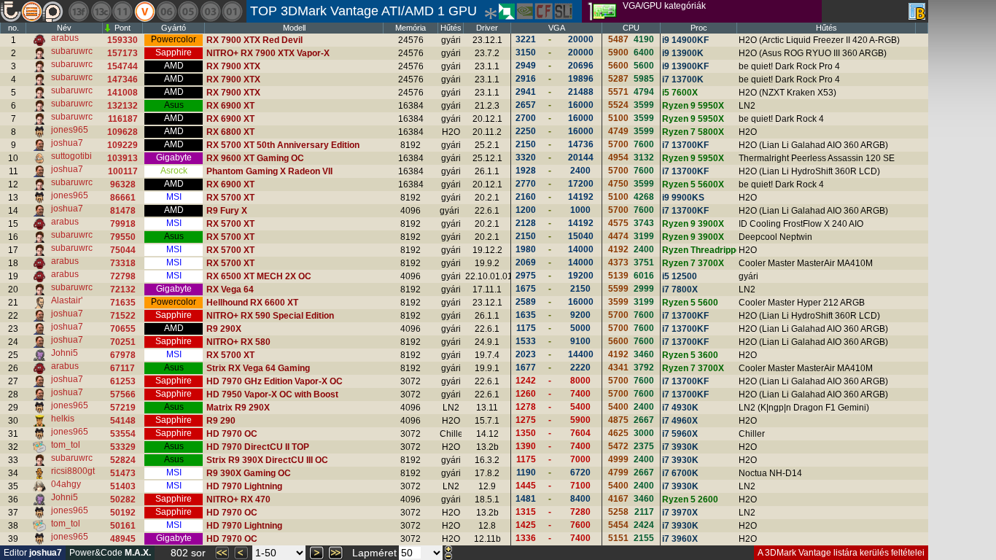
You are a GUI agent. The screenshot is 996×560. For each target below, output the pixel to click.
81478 (123, 211)
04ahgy (66, 484)
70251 (123, 342)
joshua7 (67, 143)
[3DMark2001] (232, 11)
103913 (122, 158)
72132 (123, 289)
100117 (123, 171)
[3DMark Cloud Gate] (101, 11)
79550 (123, 237)
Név (64, 27)
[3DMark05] (188, 11)
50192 (123, 513)
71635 (123, 303)
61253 (123, 381)
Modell (294, 27)
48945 (123, 539)
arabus (65, 38)
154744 (122, 66)
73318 (123, 263)
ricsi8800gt (73, 471)
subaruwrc (72, 51)
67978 (123, 355)
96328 (123, 184)
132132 (122, 106)
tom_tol (65, 445)
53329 (123, 447)
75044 (123, 250)
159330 (122, 40)
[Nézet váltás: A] (917, 11)
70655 (123, 329)
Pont (122, 27)
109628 (122, 132)
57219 (123, 407)
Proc (698, 27)
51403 (123, 486)
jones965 (69, 130)
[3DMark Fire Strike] (79, 11)
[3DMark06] (166, 11)
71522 (123, 316)
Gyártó (173, 27)
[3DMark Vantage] (144, 11)
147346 (122, 79)
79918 (123, 224)
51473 (123, 473)
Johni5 (64, 353)
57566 (123, 394)
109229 (122, 145)
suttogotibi (71, 156)
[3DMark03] (210, 11)
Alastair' (66, 300)
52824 (123, 460)
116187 (123, 119)
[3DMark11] (122, 11)
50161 (123, 526)
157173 (122, 53)
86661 (123, 197)
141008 (122, 93)
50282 (123, 499)
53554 (123, 434)
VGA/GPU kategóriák (664, 6)
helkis (62, 418)
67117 (122, 368)
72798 (123, 276)
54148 (123, 421)
